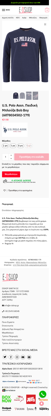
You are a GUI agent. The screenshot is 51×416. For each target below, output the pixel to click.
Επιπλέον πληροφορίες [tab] (13, 210)
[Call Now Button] (42, 394)
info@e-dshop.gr (11, 305)
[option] (5, 146)
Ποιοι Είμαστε (8, 322)
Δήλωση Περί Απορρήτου (13, 329)
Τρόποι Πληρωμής (10, 336)
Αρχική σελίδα (7, 18)
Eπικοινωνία (7, 326)
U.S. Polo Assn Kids (20, 265)
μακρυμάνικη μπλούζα (38, 265)
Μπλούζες (33, 18)
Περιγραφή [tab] (7, 204)
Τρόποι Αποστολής (10, 343)
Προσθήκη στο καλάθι (31, 156)
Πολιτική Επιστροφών (12, 340)
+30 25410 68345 (11, 311)
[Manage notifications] (41, 403)
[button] (46, 10)
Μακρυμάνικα (44, 18)
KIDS (17, 18)
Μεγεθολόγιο (11, 174)
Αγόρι (24, 18)
